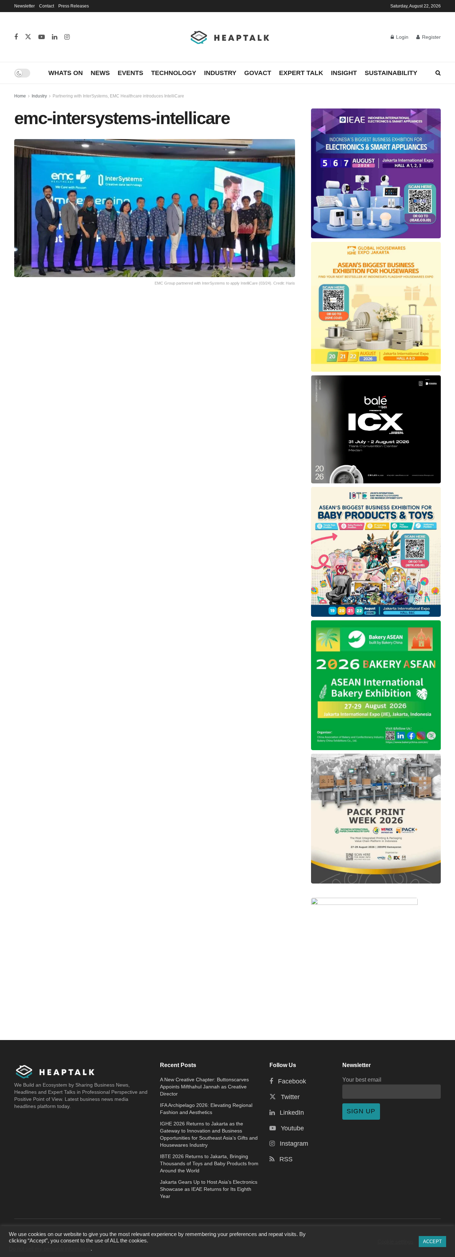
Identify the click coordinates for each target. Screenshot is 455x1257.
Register (431, 37)
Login (401, 37)
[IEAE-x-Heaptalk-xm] (376, 173)
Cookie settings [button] (395, 1242)
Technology (173, 72)
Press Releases (73, 6)
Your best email (361, 1079)
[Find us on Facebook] (16, 37)
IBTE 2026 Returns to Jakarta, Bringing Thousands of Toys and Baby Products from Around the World (209, 1163)
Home (20, 96)
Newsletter (24, 6)
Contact (46, 6)
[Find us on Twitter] (28, 37)
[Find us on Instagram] (67, 37)
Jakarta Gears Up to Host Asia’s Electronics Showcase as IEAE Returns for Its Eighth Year (208, 1189)
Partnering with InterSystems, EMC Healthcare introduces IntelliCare (118, 96)
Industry (220, 72)
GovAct (257, 72)
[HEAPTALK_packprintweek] (376, 819)
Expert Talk (301, 72)
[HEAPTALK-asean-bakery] (376, 685)
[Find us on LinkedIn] (54, 37)
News (100, 72)
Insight (344, 72)
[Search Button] (438, 73)
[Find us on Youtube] (41, 37)
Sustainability (391, 72)
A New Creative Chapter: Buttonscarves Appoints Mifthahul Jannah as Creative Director (204, 1087)
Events (130, 72)
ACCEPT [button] (432, 1241)
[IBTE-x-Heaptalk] (376, 552)
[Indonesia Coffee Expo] (376, 429)
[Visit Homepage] (230, 37)
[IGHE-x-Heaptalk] (376, 307)
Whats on (65, 72)
